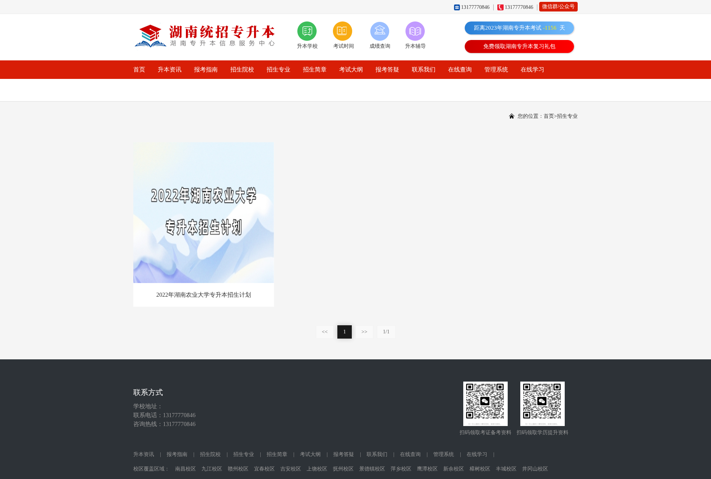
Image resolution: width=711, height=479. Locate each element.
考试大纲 (351, 69)
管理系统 (496, 69)
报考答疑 (387, 69)
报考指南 (206, 69)
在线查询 (460, 69)
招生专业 (278, 69)
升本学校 (307, 46)
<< (325, 332)
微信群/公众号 (558, 6)
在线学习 (532, 69)
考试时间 (343, 46)
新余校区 (453, 469)
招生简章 (315, 69)
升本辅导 (415, 46)
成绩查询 (380, 46)
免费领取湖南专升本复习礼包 (519, 46)
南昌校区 (185, 469)
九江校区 (211, 469)
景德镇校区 (372, 469)
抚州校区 (343, 469)
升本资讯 (169, 69)
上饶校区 (317, 469)
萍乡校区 (401, 469)
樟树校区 (480, 469)
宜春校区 (264, 469)
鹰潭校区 (427, 469)
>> (364, 332)
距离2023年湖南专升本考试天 (519, 28)
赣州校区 (238, 469)
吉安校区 (290, 469)
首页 (139, 69)
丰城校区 (506, 469)
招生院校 (242, 69)
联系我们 (423, 69)
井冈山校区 (535, 469)
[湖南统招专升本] (207, 26)
